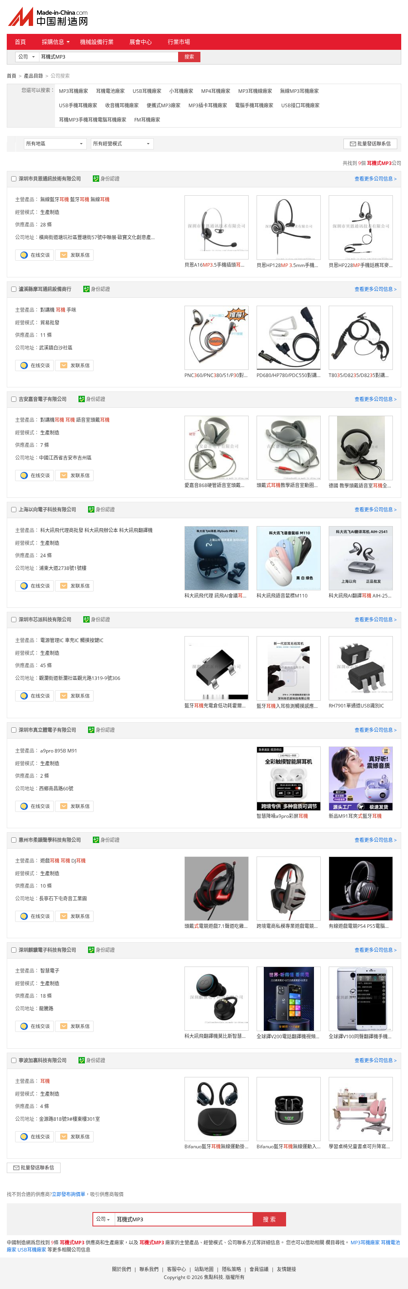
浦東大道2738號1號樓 (62, 568)
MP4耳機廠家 (215, 91)
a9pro (46, 750)
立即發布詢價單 (68, 1194)
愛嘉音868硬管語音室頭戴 (216, 485)
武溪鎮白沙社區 (56, 347)
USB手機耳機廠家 (78, 105)
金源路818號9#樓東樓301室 (69, 1119)
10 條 (46, 885)
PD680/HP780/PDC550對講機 (288, 375)
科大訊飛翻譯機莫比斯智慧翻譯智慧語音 (216, 1036)
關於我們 (121, 1269)
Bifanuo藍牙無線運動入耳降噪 (288, 1146)
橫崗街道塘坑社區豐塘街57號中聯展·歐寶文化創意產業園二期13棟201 (114, 237)
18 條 (46, 995)
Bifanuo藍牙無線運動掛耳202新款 (216, 1146)
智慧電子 (49, 970)
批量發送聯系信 (374, 143)
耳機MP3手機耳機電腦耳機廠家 (92, 119)
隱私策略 (231, 1269)
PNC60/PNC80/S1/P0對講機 (216, 375)
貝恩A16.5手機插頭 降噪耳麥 (216, 264)
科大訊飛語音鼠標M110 (282, 595)
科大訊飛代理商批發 (61, 530)
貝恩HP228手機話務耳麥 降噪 (360, 265)
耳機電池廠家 (110, 91)
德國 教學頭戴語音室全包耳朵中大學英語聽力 (360, 485)
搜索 (189, 56)
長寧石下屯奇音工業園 (63, 898)
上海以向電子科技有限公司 (47, 509)
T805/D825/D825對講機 (360, 375)
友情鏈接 (286, 1269)
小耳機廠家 (181, 91)
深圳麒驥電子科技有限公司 (47, 950)
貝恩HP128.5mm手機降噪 (288, 265)
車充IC (72, 640)
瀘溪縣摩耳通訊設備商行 (45, 289)
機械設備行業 (97, 41)
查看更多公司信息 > (376, 178)
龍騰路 (46, 1008)
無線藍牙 (54, 199)
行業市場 (179, 41)
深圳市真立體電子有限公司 (47, 730)
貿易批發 (49, 322)
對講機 (47, 310)
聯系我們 (149, 1269)
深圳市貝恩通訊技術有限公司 (50, 178)
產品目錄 (33, 76)
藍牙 (79, 199)
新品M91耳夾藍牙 (355, 816)
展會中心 (140, 41)
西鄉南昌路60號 (56, 788)
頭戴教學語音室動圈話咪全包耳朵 (288, 485)
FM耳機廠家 (147, 119)
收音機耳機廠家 (122, 105)
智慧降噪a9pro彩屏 (282, 816)
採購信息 (53, 41)
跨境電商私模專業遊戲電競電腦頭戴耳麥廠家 (288, 926)
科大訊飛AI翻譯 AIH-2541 (360, 595)
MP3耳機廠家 (73, 91)
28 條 (46, 224)
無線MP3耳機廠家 (299, 91)
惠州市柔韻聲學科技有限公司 (50, 840)
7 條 (44, 445)
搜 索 (269, 1219)
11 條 (46, 335)
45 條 (46, 665)
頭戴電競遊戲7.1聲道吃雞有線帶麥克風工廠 (216, 926)
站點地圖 (204, 1269)
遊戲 (49, 860)
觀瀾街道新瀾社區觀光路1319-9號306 (79, 678)
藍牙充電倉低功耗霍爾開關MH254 (216, 705)
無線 (100, 199)
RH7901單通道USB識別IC (356, 705)
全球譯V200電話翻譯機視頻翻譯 (288, 1036)
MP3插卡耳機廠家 (207, 105)
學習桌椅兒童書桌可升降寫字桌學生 (360, 1146)
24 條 (46, 555)
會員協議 (259, 1269)
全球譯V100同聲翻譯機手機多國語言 (360, 1036)
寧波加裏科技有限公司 (43, 1060)
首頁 (20, 41)
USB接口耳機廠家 (300, 105)
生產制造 (49, 212)
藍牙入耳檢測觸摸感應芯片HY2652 (288, 706)
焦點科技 (213, 1277)
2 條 (44, 775)
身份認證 (110, 178)
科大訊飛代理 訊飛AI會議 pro (216, 595)
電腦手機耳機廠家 (254, 105)
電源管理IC (52, 640)
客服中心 (176, 1269)
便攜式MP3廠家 (163, 105)
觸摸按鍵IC (92, 640)
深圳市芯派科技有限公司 (45, 619)
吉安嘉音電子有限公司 (43, 399)
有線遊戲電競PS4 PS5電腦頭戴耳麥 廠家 (360, 926)
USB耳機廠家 (147, 91)
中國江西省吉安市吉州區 (65, 457)
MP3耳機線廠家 (255, 91)
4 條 (44, 1106)
